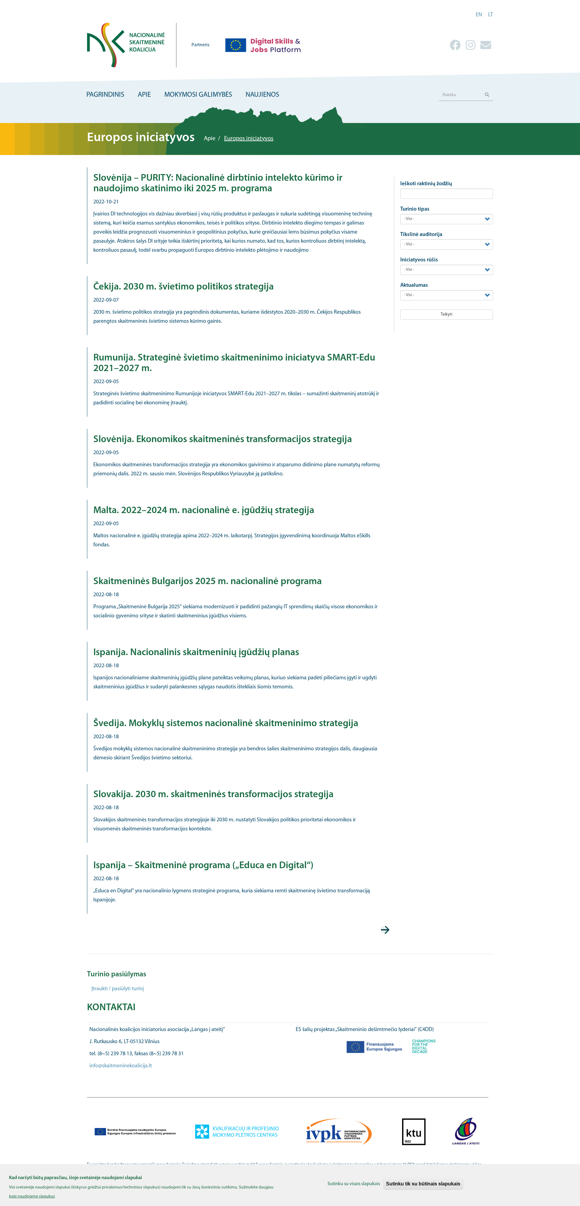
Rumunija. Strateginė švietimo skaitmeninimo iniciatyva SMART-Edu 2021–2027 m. (234, 363)
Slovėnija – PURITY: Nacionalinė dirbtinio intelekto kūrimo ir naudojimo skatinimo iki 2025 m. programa (217, 183)
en (479, 15)
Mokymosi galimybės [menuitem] (198, 95)
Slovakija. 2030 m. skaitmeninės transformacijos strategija (213, 795)
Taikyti (446, 314)
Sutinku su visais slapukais (353, 1184)
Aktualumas (414, 285)
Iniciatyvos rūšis (419, 260)
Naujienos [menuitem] (262, 95)
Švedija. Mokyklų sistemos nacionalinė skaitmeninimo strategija (225, 724)
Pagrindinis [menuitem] (105, 95)
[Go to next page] (385, 930)
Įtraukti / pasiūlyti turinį (118, 989)
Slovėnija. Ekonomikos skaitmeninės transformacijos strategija (222, 440)
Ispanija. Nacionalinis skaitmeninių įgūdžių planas (196, 653)
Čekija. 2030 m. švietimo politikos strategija (183, 287)
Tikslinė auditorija (421, 235)
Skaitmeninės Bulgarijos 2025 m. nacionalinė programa (207, 582)
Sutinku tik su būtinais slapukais (423, 1183)
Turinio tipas (415, 209)
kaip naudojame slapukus (32, 1196)
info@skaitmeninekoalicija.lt (120, 1066)
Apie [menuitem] (144, 95)
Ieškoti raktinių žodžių (426, 184)
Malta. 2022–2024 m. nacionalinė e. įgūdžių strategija (203, 511)
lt (490, 15)
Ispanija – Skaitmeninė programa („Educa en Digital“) (203, 866)
